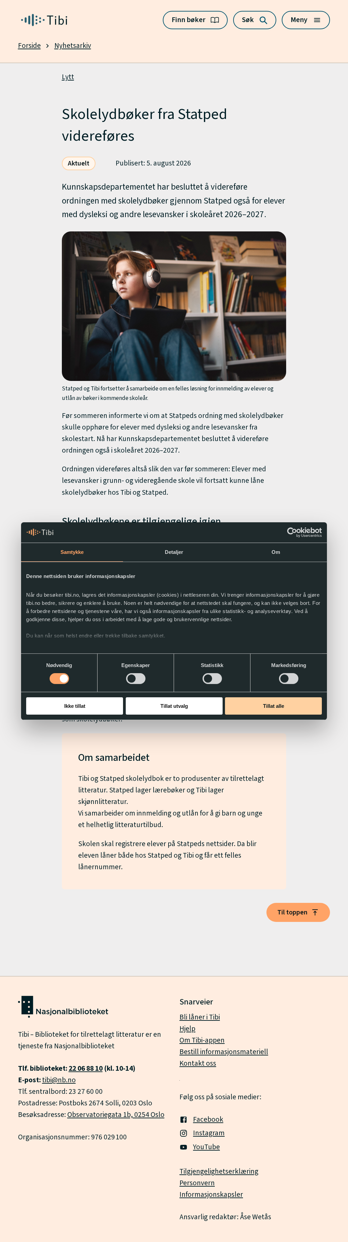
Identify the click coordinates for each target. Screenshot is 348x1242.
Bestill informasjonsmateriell (223, 1052)
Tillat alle (273, 706)
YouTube (206, 1147)
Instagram (209, 1133)
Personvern (197, 1183)
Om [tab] (276, 552)
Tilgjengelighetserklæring (218, 1171)
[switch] (135, 678)
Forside (29, 45)
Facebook (208, 1119)
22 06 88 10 (86, 1068)
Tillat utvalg (174, 706)
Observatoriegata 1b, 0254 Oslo (115, 1114)
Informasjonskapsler (211, 1194)
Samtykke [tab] (72, 552)
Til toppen (292, 912)
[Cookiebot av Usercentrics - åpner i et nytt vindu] (292, 532)
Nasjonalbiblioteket (84, 1046)
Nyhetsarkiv (72, 45)
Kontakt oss (197, 1063)
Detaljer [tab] (174, 552)
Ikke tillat (74, 706)
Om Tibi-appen (202, 1040)
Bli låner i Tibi (199, 1017)
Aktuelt (78, 163)
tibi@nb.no (59, 1080)
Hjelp (187, 1029)
